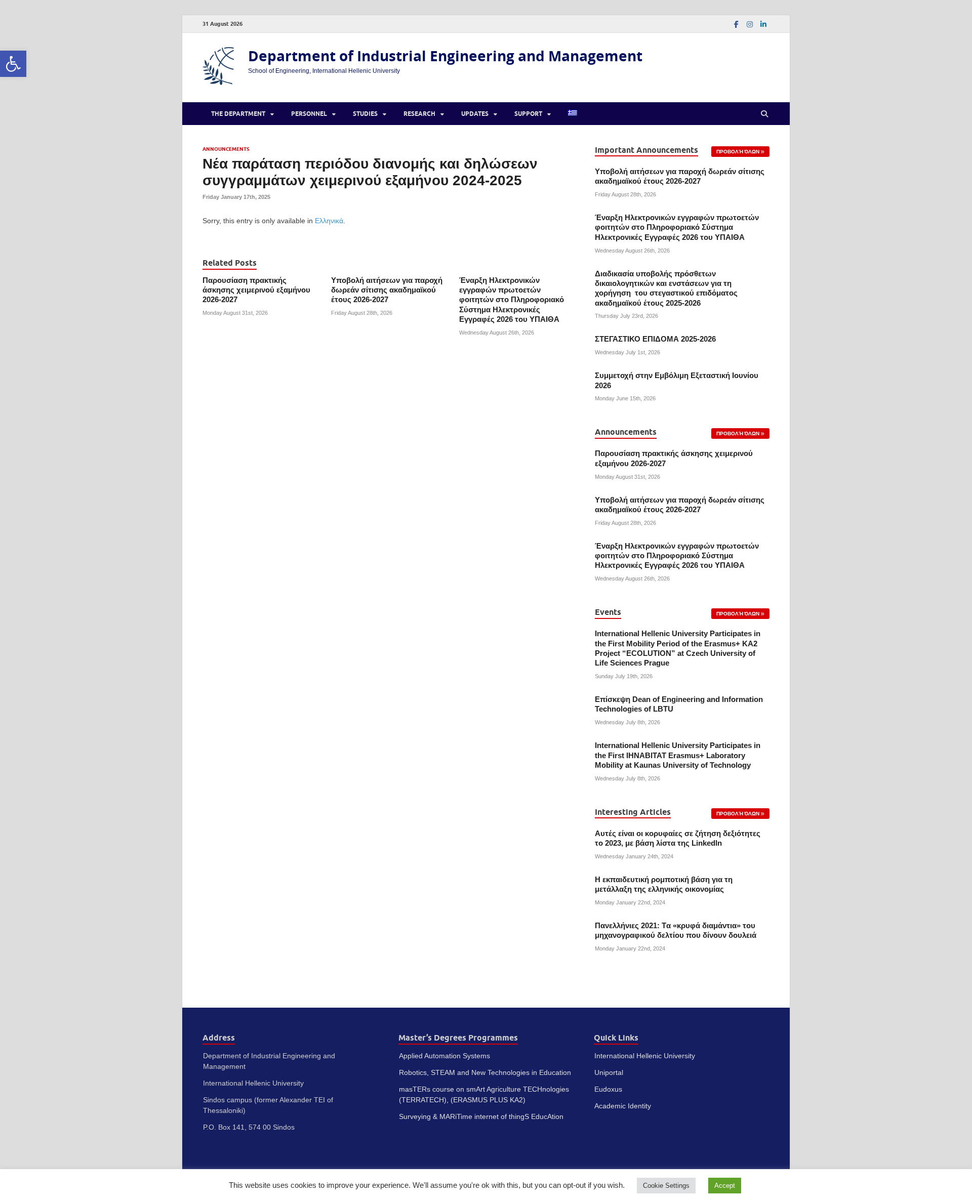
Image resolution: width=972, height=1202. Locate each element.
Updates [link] (475, 113)
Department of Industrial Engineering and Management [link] (445, 56)
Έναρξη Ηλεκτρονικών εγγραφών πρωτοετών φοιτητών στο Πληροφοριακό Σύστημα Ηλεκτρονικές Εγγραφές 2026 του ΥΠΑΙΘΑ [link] (511, 299)
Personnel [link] (309, 113)
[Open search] (764, 114)
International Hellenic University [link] (644, 1056)
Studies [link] (365, 113)
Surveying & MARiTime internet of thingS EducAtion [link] (481, 1116)
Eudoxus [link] (608, 1089)
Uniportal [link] (608, 1072)
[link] (13, 64)
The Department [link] (238, 113)
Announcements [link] (226, 149)
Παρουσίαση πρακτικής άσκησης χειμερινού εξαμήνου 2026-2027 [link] (256, 290)
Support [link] (528, 113)
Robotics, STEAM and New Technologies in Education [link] (485, 1072)
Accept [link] (724, 1185)
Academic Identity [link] (622, 1106)
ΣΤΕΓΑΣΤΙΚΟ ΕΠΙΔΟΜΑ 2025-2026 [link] (655, 339)
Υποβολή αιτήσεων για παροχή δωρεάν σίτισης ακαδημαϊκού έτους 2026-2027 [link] (386, 290)
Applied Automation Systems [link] (444, 1056)
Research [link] (419, 113)
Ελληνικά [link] (329, 221)
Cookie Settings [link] (666, 1185)
